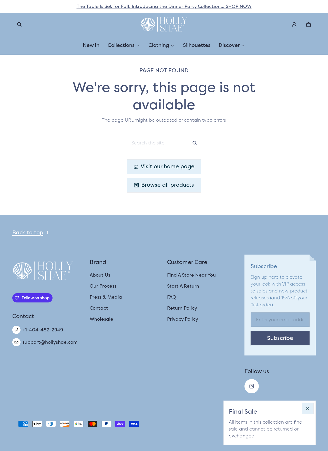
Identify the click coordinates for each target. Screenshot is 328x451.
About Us (100, 275)
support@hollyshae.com (50, 342)
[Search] (195, 143)
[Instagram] (251, 386)
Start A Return (183, 286)
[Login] (294, 24)
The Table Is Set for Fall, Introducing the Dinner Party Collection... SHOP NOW (164, 6)
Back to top (27, 232)
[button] (19, 24)
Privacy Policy (182, 319)
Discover (229, 45)
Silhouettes (196, 45)
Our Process (103, 286)
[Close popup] (307, 408)
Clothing (158, 45)
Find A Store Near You (191, 275)
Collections (121, 45)
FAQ (171, 297)
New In (91, 45)
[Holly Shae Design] (164, 24)
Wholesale (101, 319)
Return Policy (182, 308)
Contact (99, 308)
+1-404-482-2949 (43, 329)
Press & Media (106, 297)
